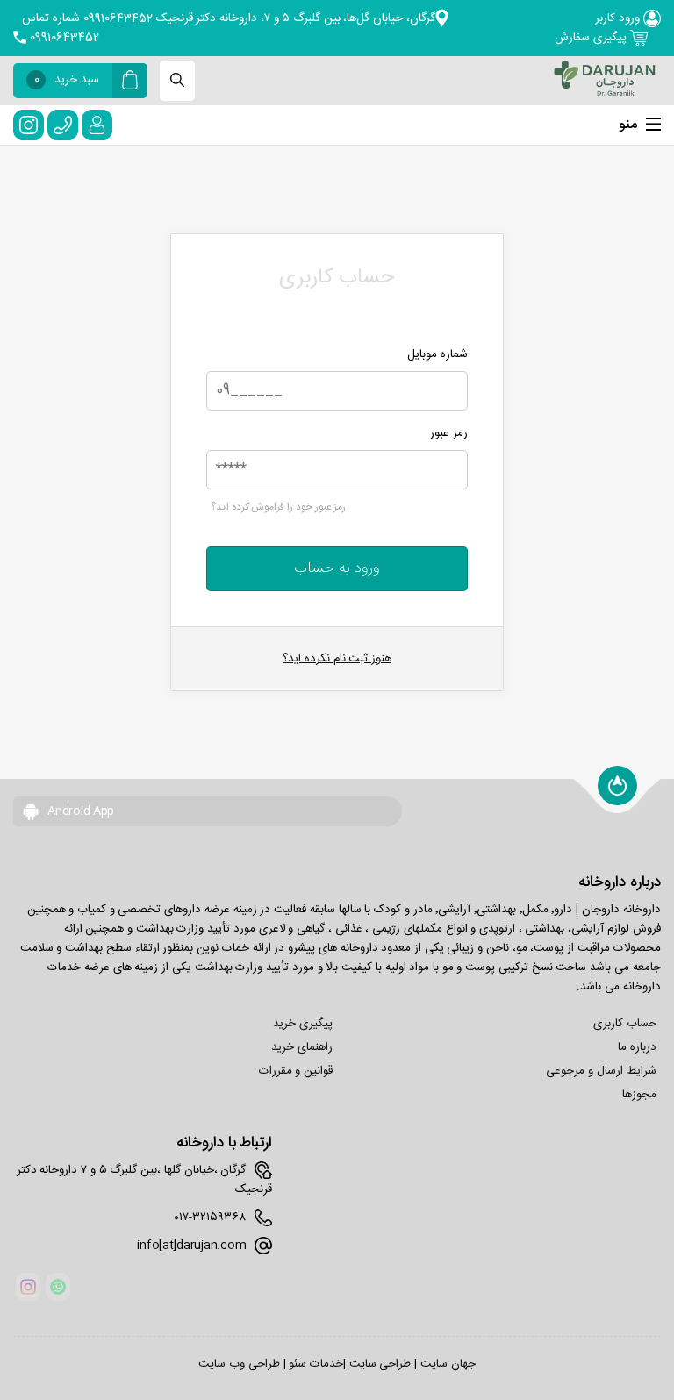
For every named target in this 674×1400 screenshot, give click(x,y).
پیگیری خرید (303, 1023)
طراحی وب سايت (238, 1364)
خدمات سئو (316, 1364)
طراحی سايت (380, 1364)
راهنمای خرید (302, 1047)
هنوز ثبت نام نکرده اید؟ (337, 658)
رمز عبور (449, 433)
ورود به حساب (337, 569)
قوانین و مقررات (296, 1071)
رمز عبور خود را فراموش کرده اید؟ (278, 507)
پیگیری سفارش (592, 37)
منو (628, 125)
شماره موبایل (437, 354)
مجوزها (639, 1094)
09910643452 (62, 37)
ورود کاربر (618, 18)
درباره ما (637, 1047)
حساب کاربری (624, 1023)
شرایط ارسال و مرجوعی (601, 1071)
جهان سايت (448, 1364)
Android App (79, 811)
